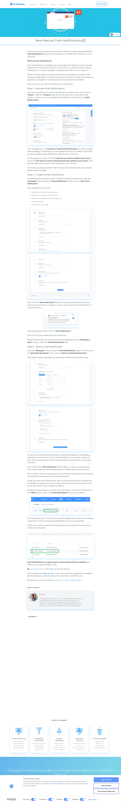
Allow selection (106, 785)
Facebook (59, 580)
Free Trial (102, 4)
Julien (117, 34)
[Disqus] (64, 642)
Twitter (67, 580)
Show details (92, 799)
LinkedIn (77, 580)
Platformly (59, 598)
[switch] (50, 799)
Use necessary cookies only (106, 791)
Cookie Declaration (58, 783)
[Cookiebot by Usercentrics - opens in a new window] (11, 799)
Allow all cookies (106, 779)
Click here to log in (37, 569)
